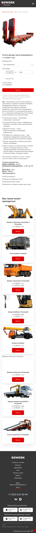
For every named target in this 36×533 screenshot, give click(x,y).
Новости (18, 475)
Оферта (27, 526)
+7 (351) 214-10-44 (18, 494)
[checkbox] (18, 78)
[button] (18, 90)
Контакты (18, 465)
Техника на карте (18, 473)
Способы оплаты (20, 526)
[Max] (20, 499)
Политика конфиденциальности (9, 526)
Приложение (18, 467)
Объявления (18, 478)
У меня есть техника (18, 462)
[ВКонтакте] (15, 499)
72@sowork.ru (18, 489)
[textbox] (10, 72)
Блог (18, 470)
